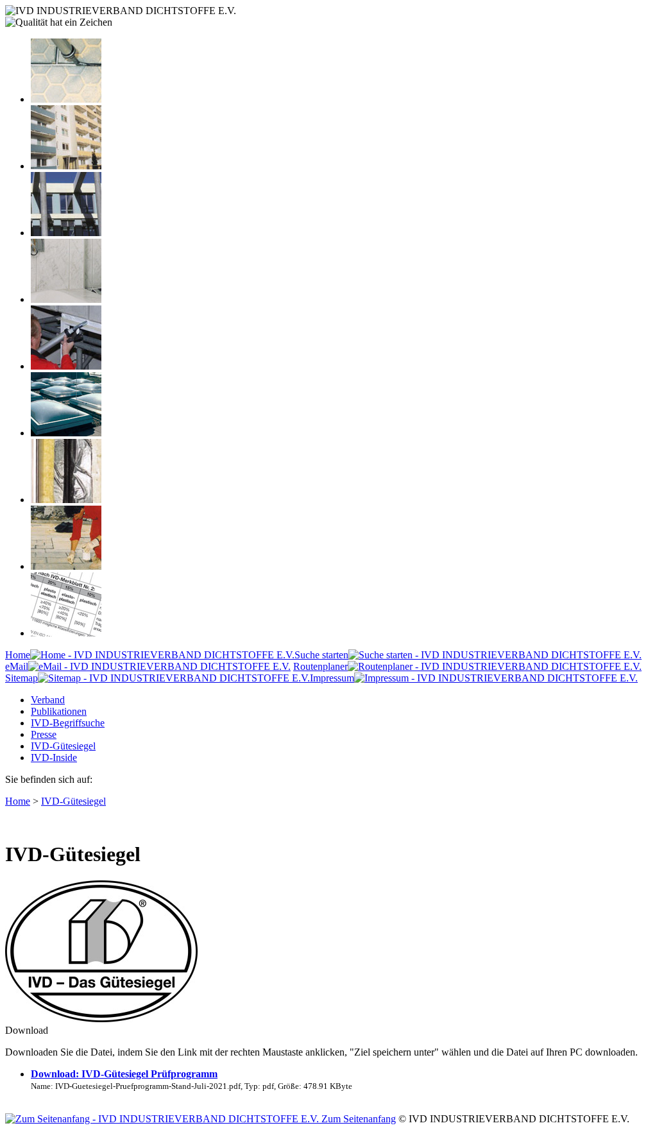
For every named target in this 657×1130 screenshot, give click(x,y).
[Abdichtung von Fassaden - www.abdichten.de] (66, 165)
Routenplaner (320, 666)
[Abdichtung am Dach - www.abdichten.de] (66, 432)
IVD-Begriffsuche (68, 722)
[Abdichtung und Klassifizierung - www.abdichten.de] (66, 633)
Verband (48, 699)
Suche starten (321, 654)
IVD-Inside (54, 757)
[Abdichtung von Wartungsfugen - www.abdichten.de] (66, 566)
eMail (16, 666)
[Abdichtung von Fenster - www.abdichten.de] (66, 232)
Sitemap (21, 677)
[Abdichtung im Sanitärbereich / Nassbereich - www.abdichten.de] (66, 299)
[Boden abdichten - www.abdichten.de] (66, 99)
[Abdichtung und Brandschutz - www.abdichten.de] (66, 499)
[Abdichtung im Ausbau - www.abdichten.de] (66, 366)
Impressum (332, 677)
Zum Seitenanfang (357, 1118)
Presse (43, 734)
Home (17, 654)
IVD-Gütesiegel (63, 745)
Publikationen (59, 711)
